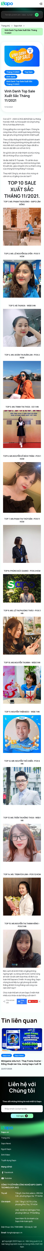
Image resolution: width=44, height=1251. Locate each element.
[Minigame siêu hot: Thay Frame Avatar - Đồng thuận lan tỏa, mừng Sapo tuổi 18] (22, 1040)
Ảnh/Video (5, 1154)
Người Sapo (6, 1149)
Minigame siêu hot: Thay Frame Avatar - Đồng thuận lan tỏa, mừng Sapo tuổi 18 (21, 1062)
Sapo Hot (6, 1055)
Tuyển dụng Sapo (8, 1160)
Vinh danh (10, 76)
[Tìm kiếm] (36, 14)
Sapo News (19, 1055)
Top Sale (29, 72)
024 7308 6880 (17, 1227)
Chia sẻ (22, 1001)
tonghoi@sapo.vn (14, 1232)
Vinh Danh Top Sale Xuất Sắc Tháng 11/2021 (19, 82)
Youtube (8, 1178)
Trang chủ (5, 1138)
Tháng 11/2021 (12, 72)
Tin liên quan (19, 1020)
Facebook (8, 1172)
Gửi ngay (20, 1116)
